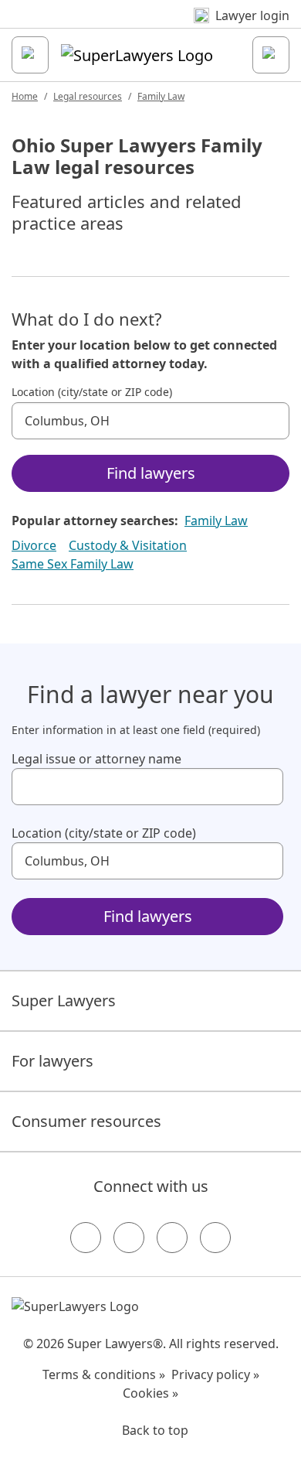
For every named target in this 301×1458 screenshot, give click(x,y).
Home (25, 96)
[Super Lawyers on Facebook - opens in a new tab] (85, 1237)
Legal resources (87, 96)
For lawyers (52, 1060)
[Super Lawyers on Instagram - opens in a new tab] (128, 1237)
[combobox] (150, 420)
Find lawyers (151, 473)
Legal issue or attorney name (96, 758)
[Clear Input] (271, 420)
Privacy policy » (215, 1374)
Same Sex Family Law (73, 563)
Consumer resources (86, 1121)
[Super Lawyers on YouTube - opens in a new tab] (172, 1237)
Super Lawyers (64, 1000)
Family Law (160, 96)
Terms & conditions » (103, 1374)
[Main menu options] (30, 54)
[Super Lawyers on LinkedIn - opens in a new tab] (215, 1237)
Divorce (34, 545)
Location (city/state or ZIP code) (92, 392)
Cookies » (150, 1393)
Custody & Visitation (128, 545)
